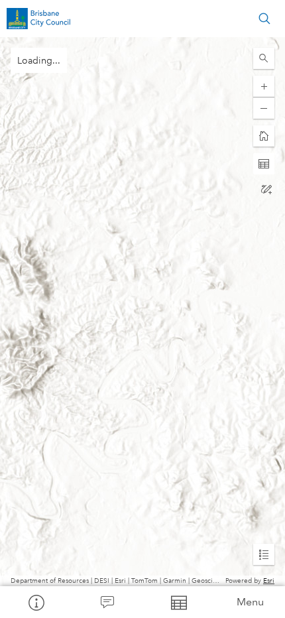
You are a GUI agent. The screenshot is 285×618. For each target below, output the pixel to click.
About (36, 602)
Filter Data (178, 602)
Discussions (107, 602)
